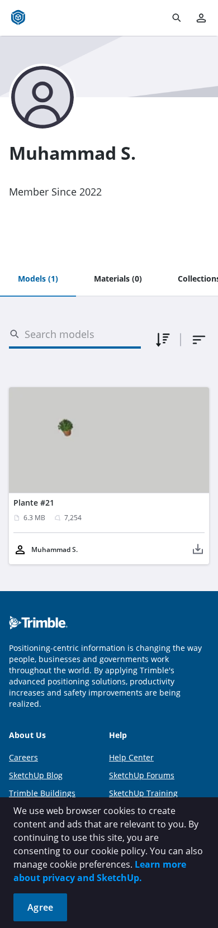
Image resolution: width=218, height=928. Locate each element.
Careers (23, 757)
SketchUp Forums (141, 775)
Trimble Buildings (42, 793)
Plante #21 (33, 502)
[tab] (38, 279)
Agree (40, 907)
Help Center (131, 757)
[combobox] (199, 339)
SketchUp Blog (36, 775)
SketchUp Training (143, 793)
